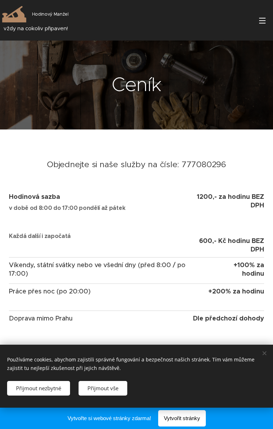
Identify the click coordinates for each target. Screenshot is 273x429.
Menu (262, 20)
